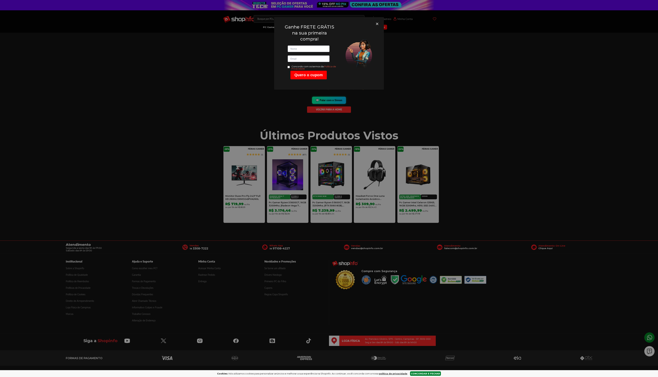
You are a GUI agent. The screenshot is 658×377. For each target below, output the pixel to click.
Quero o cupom (308, 75)
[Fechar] (377, 24)
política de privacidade (393, 373)
